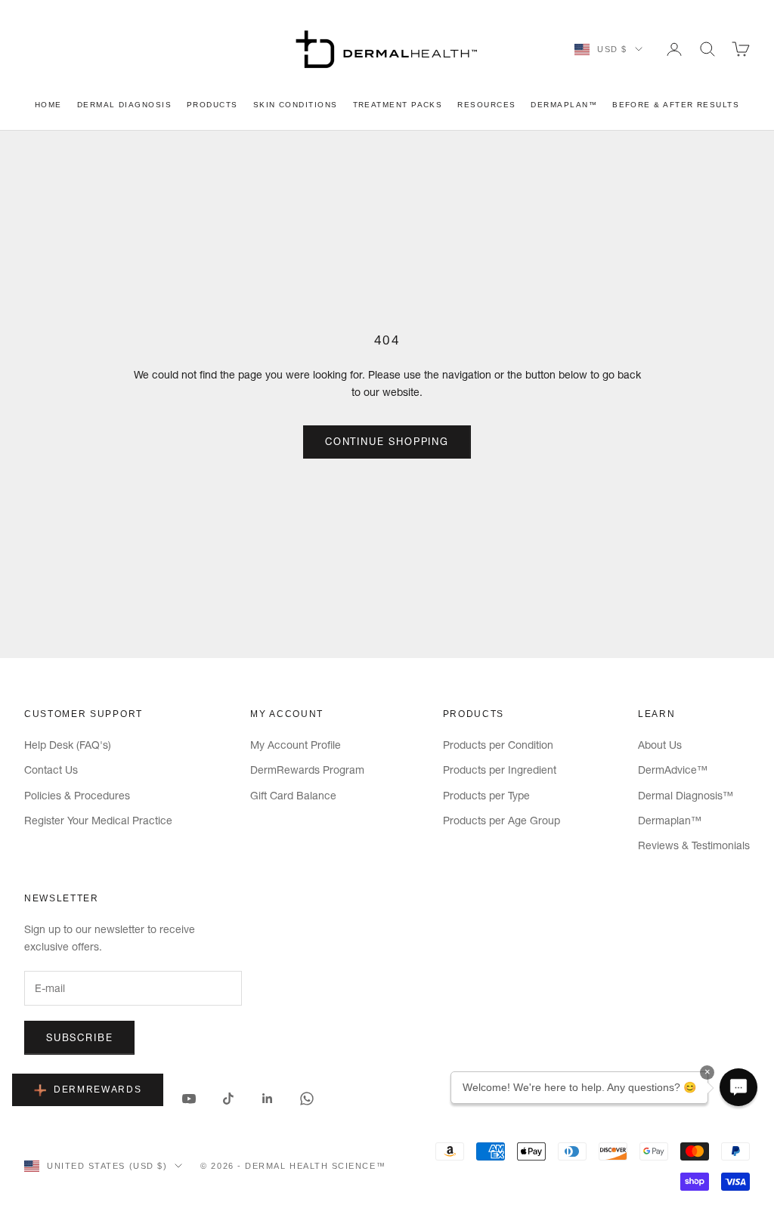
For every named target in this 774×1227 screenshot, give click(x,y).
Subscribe (79, 1037)
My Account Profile (295, 745)
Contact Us (51, 770)
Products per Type (486, 795)
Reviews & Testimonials (694, 845)
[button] (738, 1087)
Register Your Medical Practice (98, 820)
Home (48, 104)
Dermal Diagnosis (124, 104)
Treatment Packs (398, 104)
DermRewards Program (307, 770)
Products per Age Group (501, 820)
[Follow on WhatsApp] (306, 1098)
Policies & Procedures (77, 795)
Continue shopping (387, 441)
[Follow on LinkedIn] (267, 1098)
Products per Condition (498, 745)
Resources (486, 104)
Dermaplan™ (564, 104)
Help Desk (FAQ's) (67, 745)
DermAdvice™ (672, 770)
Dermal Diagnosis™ (685, 795)
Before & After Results (675, 104)
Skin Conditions (295, 104)
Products (212, 104)
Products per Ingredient (499, 770)
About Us (660, 745)
